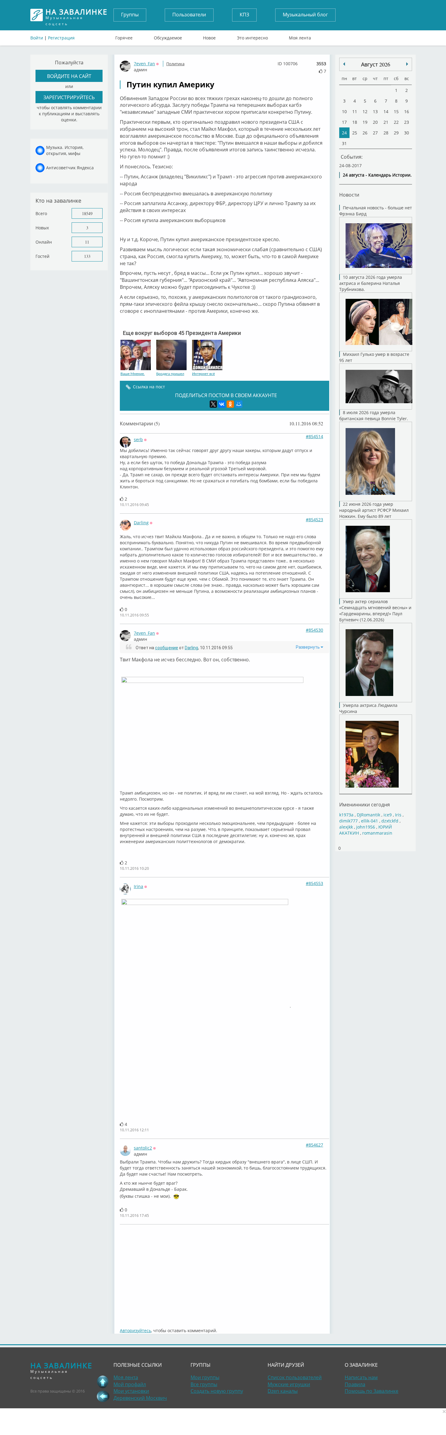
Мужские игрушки (289, 1384)
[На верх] (103, 1381)
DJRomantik (368, 815)
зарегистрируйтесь (69, 97)
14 (385, 111)
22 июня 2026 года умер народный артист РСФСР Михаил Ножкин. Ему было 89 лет (374, 510)
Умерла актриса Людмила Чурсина (368, 708)
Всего (41, 213)
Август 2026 (375, 64)
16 (406, 111)
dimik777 (348, 821)
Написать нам (361, 1377)
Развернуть (308, 647)
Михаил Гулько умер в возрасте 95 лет (374, 357)
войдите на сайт (69, 76)
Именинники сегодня (364, 804)
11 (87, 242)
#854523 (314, 519)
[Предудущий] (407, 64)
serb (138, 439)
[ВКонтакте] (221, 404)
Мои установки (131, 1391)
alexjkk (346, 827)
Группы (130, 14)
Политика (175, 63)
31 (344, 143)
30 (406, 133)
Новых (42, 228)
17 (344, 122)
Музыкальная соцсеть (76, 15)
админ (140, 70)
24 (344, 133)
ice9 (387, 815)
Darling (141, 522)
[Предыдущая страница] (103, 1396)
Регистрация (61, 38)
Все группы (204, 1384)
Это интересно (252, 36)
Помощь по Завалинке (371, 1391)
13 (375, 111)
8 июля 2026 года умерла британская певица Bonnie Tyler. (373, 415)
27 (375, 133)
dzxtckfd (389, 821)
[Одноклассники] (230, 404)
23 (406, 122)
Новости (349, 194)
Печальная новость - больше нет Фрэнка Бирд (375, 211)
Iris (398, 815)
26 (365, 133)
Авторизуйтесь (135, 1330)
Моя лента (300, 36)
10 (344, 111)
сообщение (166, 647)
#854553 (314, 883)
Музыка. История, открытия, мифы (64, 150)
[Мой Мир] (238, 404)
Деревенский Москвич (140, 1398)
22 (396, 122)
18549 (87, 213)
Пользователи (189, 14)
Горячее (124, 36)
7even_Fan (144, 63)
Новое (209, 36)
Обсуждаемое (168, 36)
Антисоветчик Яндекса (70, 168)
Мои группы (205, 1377)
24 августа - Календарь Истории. (377, 175)
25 (354, 133)
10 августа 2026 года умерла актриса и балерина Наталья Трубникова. (370, 283)
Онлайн (43, 242)
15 (396, 111)
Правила (355, 1384)
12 (365, 111)
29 (396, 133)
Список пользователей (295, 1377)
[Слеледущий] (344, 64)
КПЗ (244, 14)
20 (375, 122)
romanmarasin (377, 833)
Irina (138, 886)
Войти (36, 38)
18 (354, 122)
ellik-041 (369, 821)
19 (365, 122)
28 (385, 133)
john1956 (365, 827)
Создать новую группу (217, 1391)
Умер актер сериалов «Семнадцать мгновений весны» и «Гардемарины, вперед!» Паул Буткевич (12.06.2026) (375, 611)
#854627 (314, 1145)
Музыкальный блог (305, 14)
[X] (213, 404)
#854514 (314, 436)
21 (385, 122)
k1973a (346, 815)
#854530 (314, 630)
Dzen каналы (283, 1391)
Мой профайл (129, 1384)
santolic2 (143, 1148)
